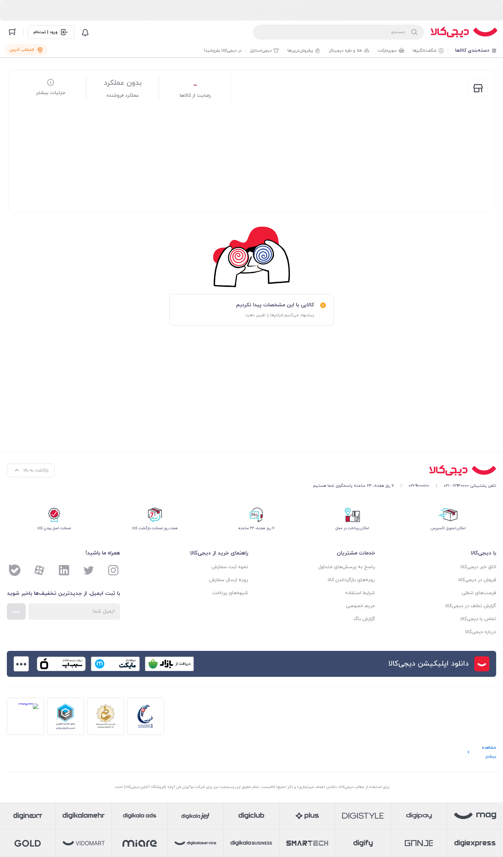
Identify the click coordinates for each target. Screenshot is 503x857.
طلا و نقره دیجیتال (345, 50)
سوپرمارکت (387, 50)
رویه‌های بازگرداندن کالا (351, 580)
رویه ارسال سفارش (228, 580)
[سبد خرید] (12, 32)
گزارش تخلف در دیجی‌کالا (470, 606)
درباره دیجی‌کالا (480, 632)
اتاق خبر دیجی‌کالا (478, 567)
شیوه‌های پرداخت (230, 593)
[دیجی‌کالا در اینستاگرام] (113, 570)
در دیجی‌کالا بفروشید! (223, 50)
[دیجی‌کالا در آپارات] (39, 570)
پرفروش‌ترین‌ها (300, 50)
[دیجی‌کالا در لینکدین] (64, 570)
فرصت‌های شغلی (479, 593)
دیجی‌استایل (261, 50)
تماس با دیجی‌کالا (478, 619)
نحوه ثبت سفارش (229, 567)
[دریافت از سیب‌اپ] (61, 663)
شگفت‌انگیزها (425, 50)
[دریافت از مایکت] (115, 663)
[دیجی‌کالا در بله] (15, 570)
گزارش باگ (364, 619)
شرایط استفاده (360, 593)
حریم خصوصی (360, 606)
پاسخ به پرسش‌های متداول (346, 567)
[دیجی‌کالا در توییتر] (88, 570)
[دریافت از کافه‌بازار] (169, 663)
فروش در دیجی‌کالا (477, 580)
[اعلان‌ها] (85, 32)
